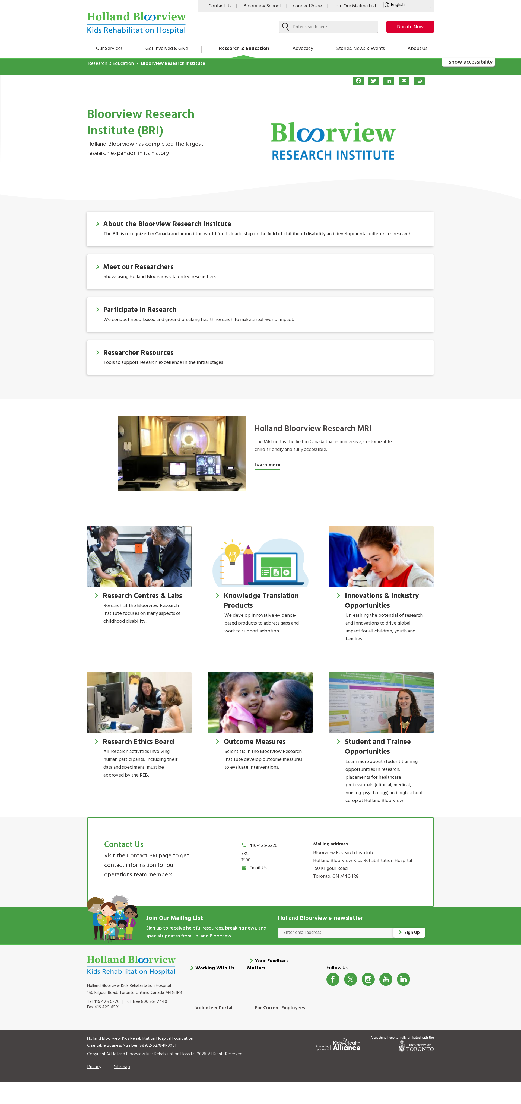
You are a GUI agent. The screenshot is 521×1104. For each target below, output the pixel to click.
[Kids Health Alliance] (338, 1043)
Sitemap (122, 1067)
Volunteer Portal (214, 1008)
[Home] (136, 23)
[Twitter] (371, 81)
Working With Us (214, 968)
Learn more (267, 465)
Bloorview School (262, 6)
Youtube (386, 979)
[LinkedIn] (386, 81)
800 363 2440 (154, 1001)
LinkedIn (403, 979)
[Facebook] (356, 81)
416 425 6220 (107, 1001)
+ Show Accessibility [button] (468, 61)
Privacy (94, 1067)
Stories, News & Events (360, 49)
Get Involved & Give (166, 49)
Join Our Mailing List (355, 6)
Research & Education (244, 49)
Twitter (350, 979)
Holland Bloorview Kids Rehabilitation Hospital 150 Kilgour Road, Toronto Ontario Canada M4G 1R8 (134, 989)
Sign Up (412, 932)
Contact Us (220, 6)
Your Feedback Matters (268, 964)
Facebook (333, 979)
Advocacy (303, 49)
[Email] (401, 81)
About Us (417, 49)
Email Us (258, 868)
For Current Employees (280, 1008)
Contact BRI (142, 856)
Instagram (368, 979)
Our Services (109, 49)
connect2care (307, 6)
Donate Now (410, 27)
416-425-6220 (263, 846)
